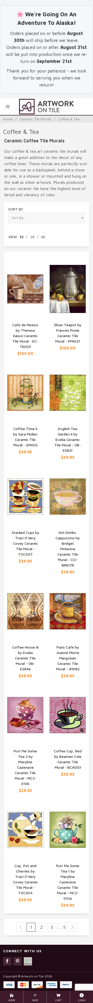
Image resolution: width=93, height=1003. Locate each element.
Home (8, 119)
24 (32, 237)
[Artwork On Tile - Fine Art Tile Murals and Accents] (46, 106)
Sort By (15, 209)
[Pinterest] (17, 961)
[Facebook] (7, 961)
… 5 (62, 927)
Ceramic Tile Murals (35, 119)
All (43, 237)
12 (22, 237)
